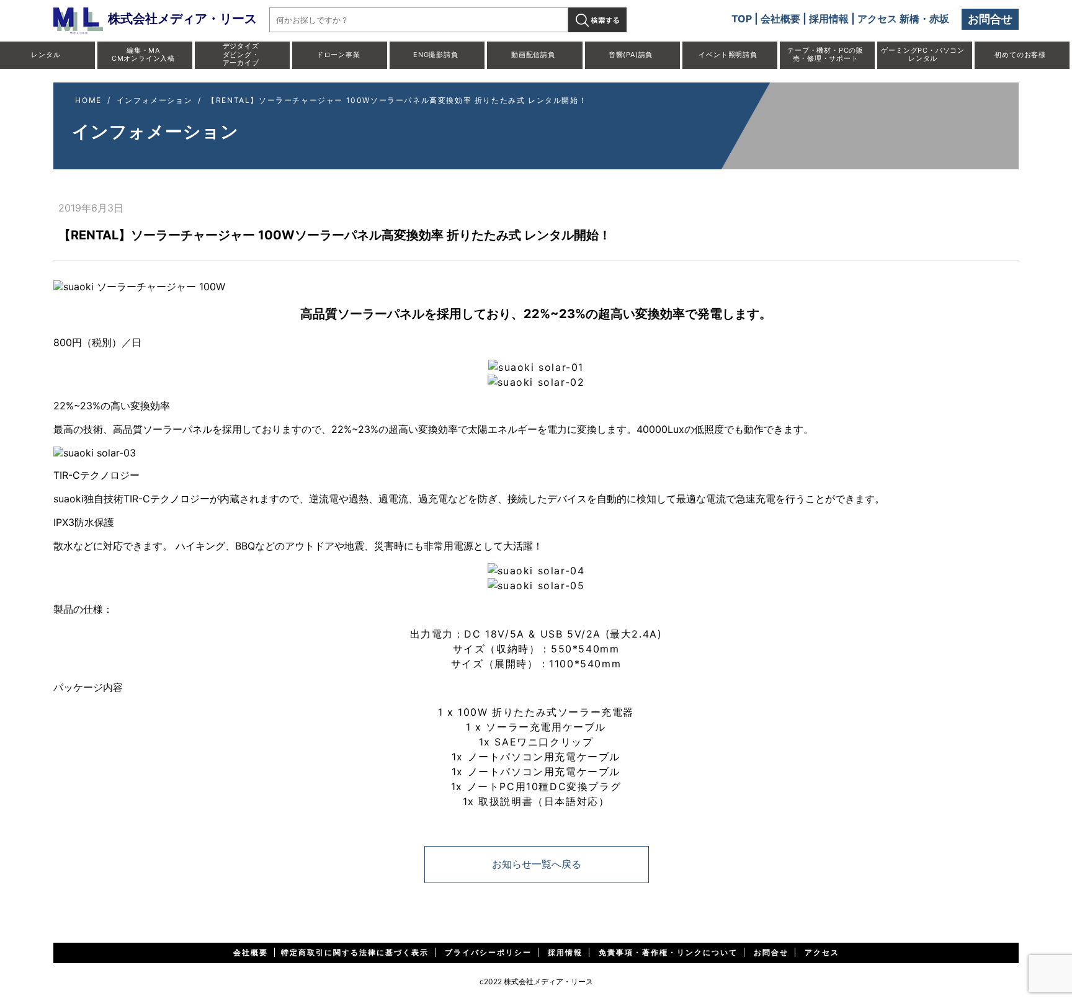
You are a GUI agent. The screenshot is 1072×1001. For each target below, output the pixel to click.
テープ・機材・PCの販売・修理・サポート (825, 54)
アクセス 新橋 (888, 18)
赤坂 (939, 18)
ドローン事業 (338, 54)
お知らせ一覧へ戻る (536, 864)
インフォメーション (154, 100)
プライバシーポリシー (488, 952)
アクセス (822, 952)
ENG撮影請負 (435, 54)
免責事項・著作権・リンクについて (668, 952)
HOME (88, 100)
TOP (741, 18)
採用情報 (829, 18)
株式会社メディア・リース (182, 18)
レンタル (45, 54)
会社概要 (780, 18)
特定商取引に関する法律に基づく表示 (355, 952)
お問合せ (990, 18)
